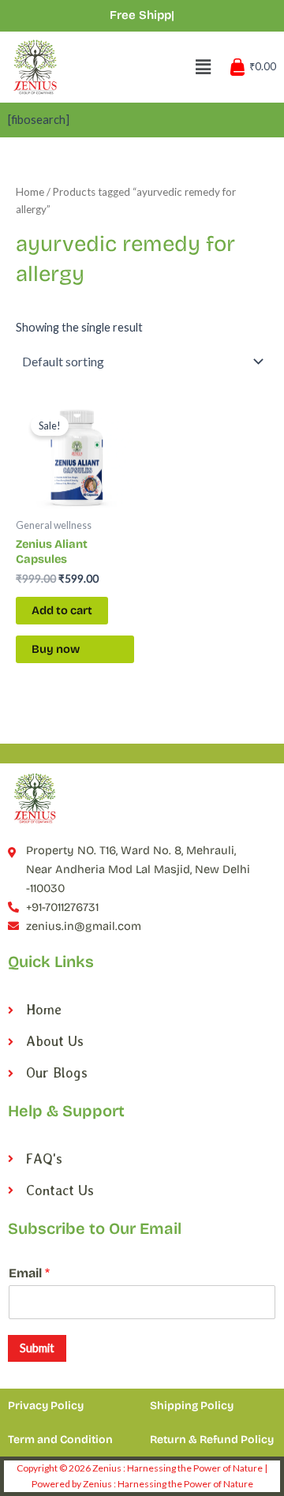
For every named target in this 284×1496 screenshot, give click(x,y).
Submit (37, 1348)
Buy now (56, 649)
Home (30, 192)
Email (29, 1272)
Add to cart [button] (62, 610)
